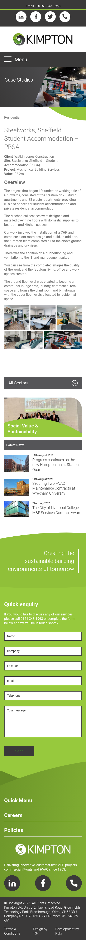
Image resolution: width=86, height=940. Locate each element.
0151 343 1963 (49, 6)
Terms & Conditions (12, 931)
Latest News (15, 445)
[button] (16, 317)
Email (30, 6)
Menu (21, 60)
